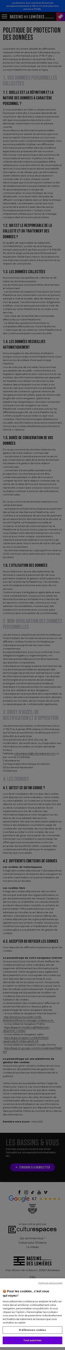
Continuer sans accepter (50, 1283)
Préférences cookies (32, 1329)
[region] (32, 1312)
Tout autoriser (32, 1340)
